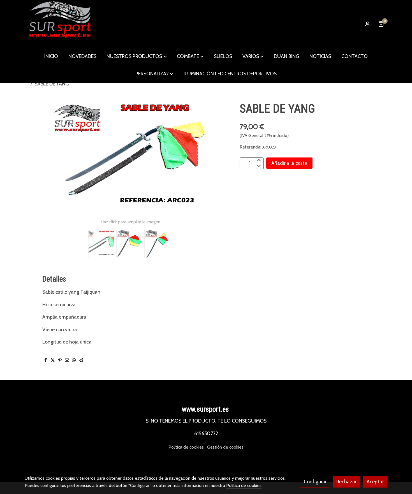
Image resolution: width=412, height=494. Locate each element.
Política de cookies (186, 447)
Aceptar (375, 481)
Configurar (315, 481)
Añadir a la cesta (289, 163)
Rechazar (346, 481)
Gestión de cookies (225, 447)
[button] (137, 56)
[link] (60, 24)
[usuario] (367, 24)
